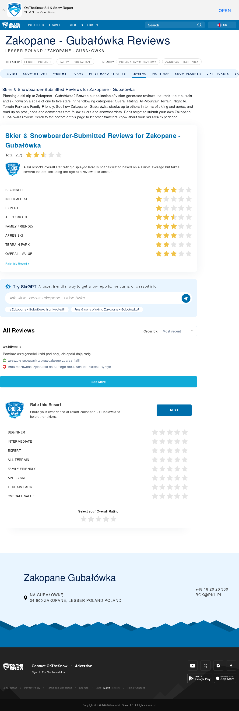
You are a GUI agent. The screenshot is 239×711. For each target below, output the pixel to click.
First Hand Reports (107, 73)
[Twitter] (205, 665)
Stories (76, 24)
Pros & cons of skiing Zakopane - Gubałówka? (107, 309)
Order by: (151, 331)
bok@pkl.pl (209, 594)
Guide (12, 73)
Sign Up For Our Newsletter (48, 672)
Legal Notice (10, 687)
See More (98, 381)
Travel (55, 24)
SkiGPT (93, 24)
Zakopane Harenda (182, 62)
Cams (79, 73)
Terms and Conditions (59, 687)
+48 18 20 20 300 (212, 589)
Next (174, 410)
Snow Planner (188, 73)
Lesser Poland (37, 62)
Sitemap (83, 687)
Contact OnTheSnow (49, 665)
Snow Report (35, 73)
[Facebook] (231, 665)
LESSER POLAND (24, 50)
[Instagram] (218, 665)
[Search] (199, 25)
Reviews (139, 73)
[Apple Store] (225, 677)
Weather (36, 24)
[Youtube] (193, 665)
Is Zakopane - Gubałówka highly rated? (37, 309)
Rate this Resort (16, 263)
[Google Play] (199, 677)
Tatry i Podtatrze (75, 62)
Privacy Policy (32, 687)
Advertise (83, 665)
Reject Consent (136, 687)
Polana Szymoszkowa (138, 62)
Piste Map (160, 73)
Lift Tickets (218, 73)
